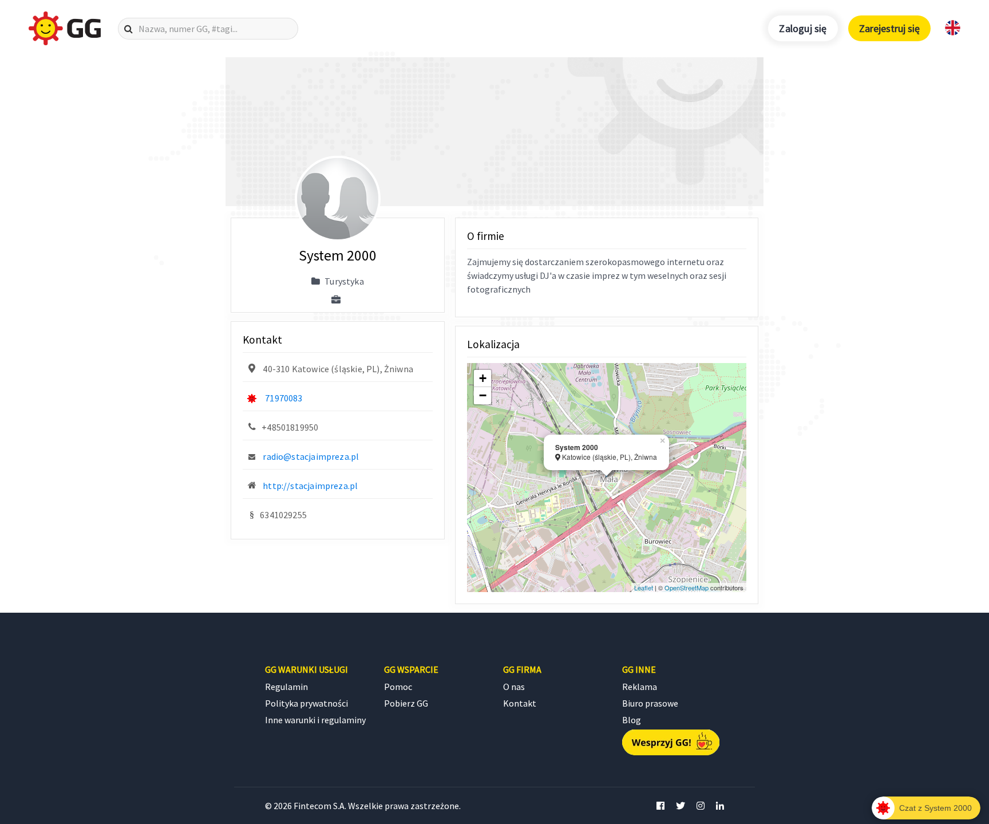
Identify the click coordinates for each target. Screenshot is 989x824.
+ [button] (482, 378)
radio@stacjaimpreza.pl (311, 456)
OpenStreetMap (686, 587)
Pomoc (398, 686)
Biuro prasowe (650, 703)
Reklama (639, 686)
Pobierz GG (406, 703)
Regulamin (286, 686)
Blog (631, 720)
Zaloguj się (802, 28)
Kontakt (519, 703)
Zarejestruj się (889, 28)
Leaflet (643, 587)
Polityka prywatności (306, 703)
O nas (514, 686)
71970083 (283, 398)
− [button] (482, 395)
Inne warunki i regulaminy (315, 720)
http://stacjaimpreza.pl (310, 485)
